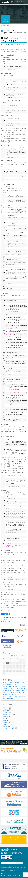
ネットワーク (6, 724)
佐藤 (22, 44)
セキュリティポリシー (5, 870)
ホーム (2, 866)
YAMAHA (5, 720)
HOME (4, 25)
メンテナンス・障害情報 (9, 728)
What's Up (5, 707)
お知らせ (5, 726)
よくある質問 (13, 867)
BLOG (6, 866)
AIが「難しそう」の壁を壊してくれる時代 (14, 686)
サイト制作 (6, 722)
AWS (4, 718)
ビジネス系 (6, 713)
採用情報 (8, 867)
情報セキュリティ (7, 714)
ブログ (7, 25)
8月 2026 (14, 655)
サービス (25, 866)
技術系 (13, 44)
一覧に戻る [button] (14, 736)
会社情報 (4, 867)
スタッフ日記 (6, 709)
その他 (4, 711)
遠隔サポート (13, 870)
